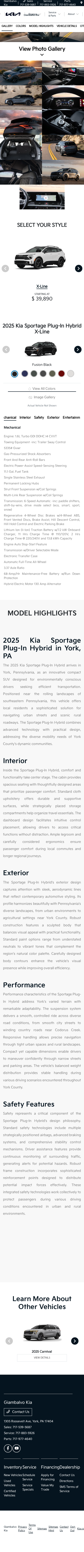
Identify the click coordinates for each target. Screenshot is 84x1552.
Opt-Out (73, 1528)
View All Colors (43, 389)
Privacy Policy (22, 1528)
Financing (50, 1467)
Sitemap (42, 1528)
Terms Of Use (32, 1529)
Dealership (70, 1467)
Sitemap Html (53, 1528)
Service (29, 1467)
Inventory (13, 1467)
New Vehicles (13, 1475)
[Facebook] (8, 1448)
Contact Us (20, 1412)
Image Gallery (44, 397)
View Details (42, 1357)
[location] (81, 2)
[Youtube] (16, 1448)
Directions (66, 1481)
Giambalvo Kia (10, 1528)
